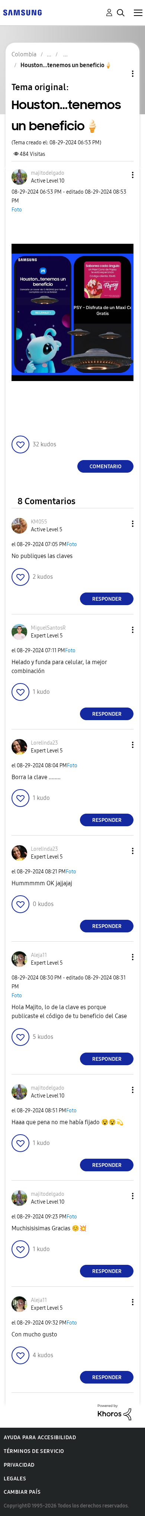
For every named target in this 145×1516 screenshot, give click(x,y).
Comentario (106, 466)
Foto (17, 210)
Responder (107, 599)
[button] (120, 175)
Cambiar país (22, 1492)
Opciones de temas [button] (120, 73)
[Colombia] (22, 12)
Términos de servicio (34, 1451)
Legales (15, 1479)
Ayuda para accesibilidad (40, 1437)
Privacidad (19, 1465)
